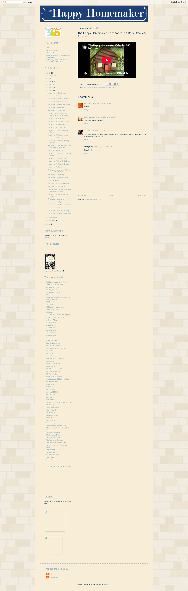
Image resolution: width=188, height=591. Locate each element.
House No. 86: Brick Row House (59, 105)
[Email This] (107, 84)
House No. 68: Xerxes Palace (58, 177)
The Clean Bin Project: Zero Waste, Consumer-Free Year (58, 429)
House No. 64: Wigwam (56, 202)
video (113, 87)
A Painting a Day (51, 322)
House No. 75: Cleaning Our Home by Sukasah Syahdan (59, 146)
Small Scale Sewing (52, 407)
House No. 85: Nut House (56, 108)
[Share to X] (112, 84)
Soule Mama (50, 412)
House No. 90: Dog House (57, 93)
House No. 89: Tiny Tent (56, 96)
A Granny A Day (51, 320)
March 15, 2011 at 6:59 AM (103, 147)
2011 (49, 73)
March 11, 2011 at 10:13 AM (105, 117)
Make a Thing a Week (53, 363)
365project (49, 312)
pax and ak (50, 384)
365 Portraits (50, 302)
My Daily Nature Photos (54, 371)
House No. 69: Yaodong (56, 174)
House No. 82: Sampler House (58, 121)
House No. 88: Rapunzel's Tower (59, 99)
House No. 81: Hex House (57, 124)
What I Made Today (52, 455)
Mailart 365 (50, 361)
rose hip (49, 397)
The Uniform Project (53, 437)
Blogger (106, 584)
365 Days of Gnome (53, 287)
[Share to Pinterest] (117, 84)
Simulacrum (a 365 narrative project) (58, 402)
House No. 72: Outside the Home (59, 161)
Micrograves (50, 366)
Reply (86, 110)
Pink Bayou (88, 103)
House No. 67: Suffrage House (58, 183)
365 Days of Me (51, 290)
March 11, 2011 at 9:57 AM (102, 103)
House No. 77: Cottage (55, 138)
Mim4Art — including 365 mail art (57, 369)
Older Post (141, 196)
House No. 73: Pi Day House (57, 158)
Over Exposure (51, 381)
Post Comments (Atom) (95, 199)
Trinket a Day (50, 452)
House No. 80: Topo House (57, 127)
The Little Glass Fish (53, 432)
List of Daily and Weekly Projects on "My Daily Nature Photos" (58, 60)
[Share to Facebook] (115, 84)
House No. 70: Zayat (55, 167)
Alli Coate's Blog (51, 330)
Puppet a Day (50, 394)
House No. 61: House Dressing (58, 211)
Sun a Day (49, 418)
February (52, 217)
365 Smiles (50, 304)
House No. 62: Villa (54, 208)
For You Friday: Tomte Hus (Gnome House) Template (58, 114)
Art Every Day (51, 333)
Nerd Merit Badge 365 (55, 150)
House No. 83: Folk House (57, 118)
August (51, 75)
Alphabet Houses (52, 53)
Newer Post (82, 196)
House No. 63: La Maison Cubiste (59, 205)
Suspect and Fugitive (53, 420)
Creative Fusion (51, 335)
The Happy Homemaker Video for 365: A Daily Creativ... (59, 171)
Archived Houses (52, 50)
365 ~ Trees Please (52, 309)
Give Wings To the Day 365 (55, 348)
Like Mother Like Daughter (55, 358)
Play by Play (50, 389)
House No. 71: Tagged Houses (58, 164)
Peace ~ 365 (50, 387)
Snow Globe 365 (51, 410)
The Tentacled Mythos (53, 435)
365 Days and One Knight (55, 284)
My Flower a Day (52, 374)
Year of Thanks (51, 460)
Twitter (46, 237)
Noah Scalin (107, 87)
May (50, 84)
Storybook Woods (52, 415)
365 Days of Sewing (53, 292)
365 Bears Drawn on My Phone (56, 282)
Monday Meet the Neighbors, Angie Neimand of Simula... (59, 190)
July (50, 78)
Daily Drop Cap (51, 340)
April (50, 87)
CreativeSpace (51, 338)
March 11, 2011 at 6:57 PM (97, 131)
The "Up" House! (53, 180)
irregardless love (52, 356)
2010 (49, 224)
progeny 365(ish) (52, 392)
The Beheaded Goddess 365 (56, 425)
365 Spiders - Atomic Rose (55, 307)
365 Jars (49, 295)
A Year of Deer (51, 327)
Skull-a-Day (50, 405)
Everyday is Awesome (53, 345)
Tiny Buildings (51, 450)
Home (112, 196)
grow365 (49, 351)
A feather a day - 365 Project (55, 317)
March (51, 90)
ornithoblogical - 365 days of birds (57, 379)
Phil (50, 573)
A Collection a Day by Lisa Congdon (58, 315)
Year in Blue (50, 457)
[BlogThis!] (109, 84)
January (52, 220)
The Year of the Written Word (56, 442)
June (50, 81)
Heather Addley (89, 117)
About (48, 47)
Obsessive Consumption (54, 376)
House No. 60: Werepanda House (59, 214)
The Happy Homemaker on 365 (58, 199)
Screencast (50, 400)
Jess (86, 131)
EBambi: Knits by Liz (53, 343)
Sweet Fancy (50, 423)
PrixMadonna (53, 577)
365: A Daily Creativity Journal (93, 87)
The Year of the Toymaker (55, 440)
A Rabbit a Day (51, 325)
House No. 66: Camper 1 (56, 186)
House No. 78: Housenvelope (58, 135)
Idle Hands (50, 353)
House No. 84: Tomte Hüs (57, 110)
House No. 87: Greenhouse (57, 102)
